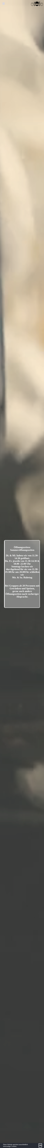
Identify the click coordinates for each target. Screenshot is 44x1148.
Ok (40, 1145)
